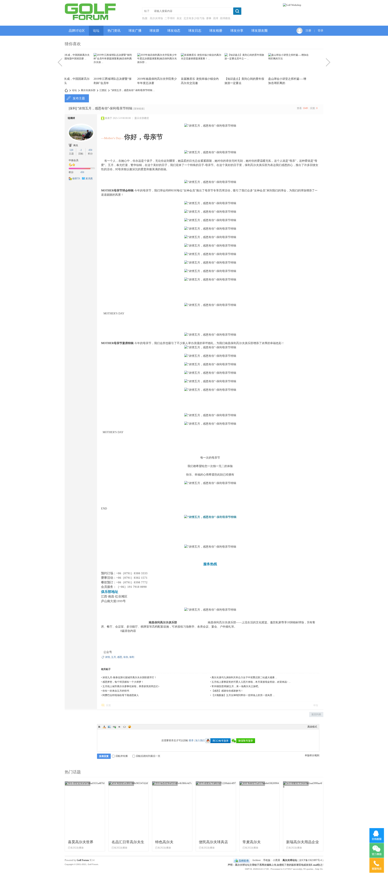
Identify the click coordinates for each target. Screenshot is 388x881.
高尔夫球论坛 (66, 90)
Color (104, 727)
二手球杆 (169, 18)
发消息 (89, 178)
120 (71, 150)
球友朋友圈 (259, 30)
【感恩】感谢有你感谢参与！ (227, 690)
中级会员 (73, 160)
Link (114, 727)
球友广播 (135, 30)
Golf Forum (83, 860)
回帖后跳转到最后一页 (148, 756)
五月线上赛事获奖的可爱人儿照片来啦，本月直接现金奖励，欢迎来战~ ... (251, 681)
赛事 (208, 18)
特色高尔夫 (164, 842)
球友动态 (173, 30)
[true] (237, 11)
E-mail (314, 864)
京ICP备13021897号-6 (310, 860)
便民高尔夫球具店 (213, 842)
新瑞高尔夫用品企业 (302, 842)
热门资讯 (114, 30)
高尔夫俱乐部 (88, 90)
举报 (315, 705)
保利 (131, 657)
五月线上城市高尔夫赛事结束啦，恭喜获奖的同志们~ (131, 686)
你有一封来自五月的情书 (115, 690)
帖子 (147, 11)
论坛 (96, 30)
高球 (215, 18)
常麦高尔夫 (251, 842)
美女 (179, 18)
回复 (108, 705)
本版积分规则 (312, 755)
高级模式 (312, 726)
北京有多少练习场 (194, 18)
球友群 (154, 30)
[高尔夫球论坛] (90, 19)
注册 (308, 30)
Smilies (130, 727)
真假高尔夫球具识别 (78, 783)
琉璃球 (71, 118)
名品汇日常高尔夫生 (128, 842)
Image (109, 727)
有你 (125, 657)
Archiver (256, 860)
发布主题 (79, 98)
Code (124, 727)
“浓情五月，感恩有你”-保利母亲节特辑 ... (133, 90)
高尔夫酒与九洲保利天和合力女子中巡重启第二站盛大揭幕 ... (244, 677)
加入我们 (200, 740)
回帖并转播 (122, 756)
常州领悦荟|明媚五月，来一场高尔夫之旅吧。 (236, 686)
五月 (113, 657)
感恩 (119, 657)
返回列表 (316, 714)
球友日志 (194, 30)
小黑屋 (276, 860)
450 (90, 150)
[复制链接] (138, 108)
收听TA (76, 178)
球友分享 (236, 30)
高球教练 (225, 18)
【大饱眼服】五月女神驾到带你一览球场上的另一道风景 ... (243, 695)
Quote (119, 727)
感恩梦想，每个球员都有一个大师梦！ (123, 681)
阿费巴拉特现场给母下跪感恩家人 (120, 695)
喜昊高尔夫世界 (80, 842)
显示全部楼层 (141, 118)
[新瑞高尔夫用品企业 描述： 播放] (303, 786)
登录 (320, 30)
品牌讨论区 (77, 30)
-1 (81, 150)
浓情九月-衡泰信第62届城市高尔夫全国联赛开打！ (129, 677)
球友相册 (215, 30)
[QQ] (241, 860)
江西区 (103, 90)
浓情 (107, 657)
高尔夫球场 (156, 18)
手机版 (266, 860)
